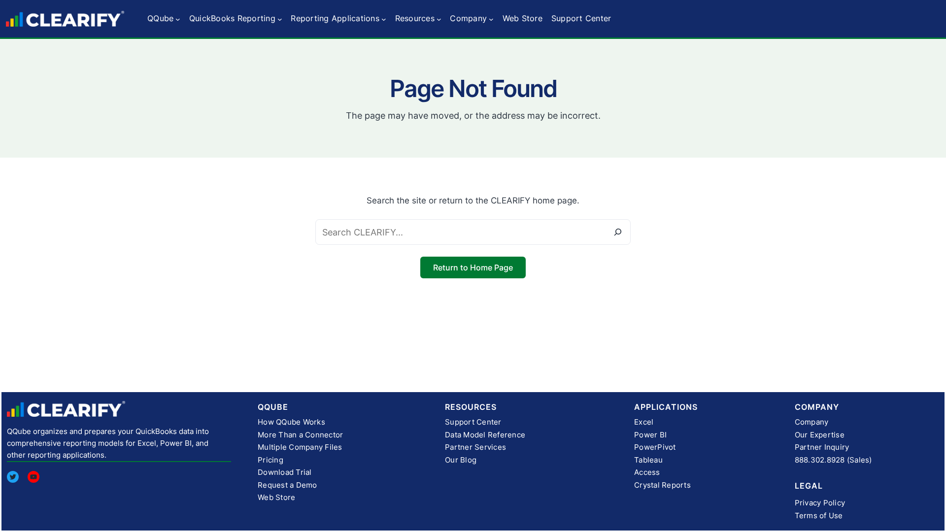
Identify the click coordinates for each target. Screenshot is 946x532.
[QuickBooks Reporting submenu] (279, 18)
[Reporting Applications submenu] (383, 18)
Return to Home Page (473, 267)
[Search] (618, 232)
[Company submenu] (491, 18)
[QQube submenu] (177, 18)
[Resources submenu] (439, 18)
